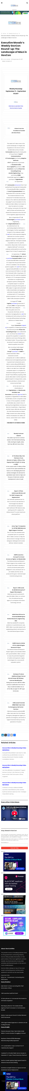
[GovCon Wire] (14, 5)
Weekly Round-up (13, 33)
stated (19, 334)
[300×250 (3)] (14, 883)
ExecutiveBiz (5, 1027)
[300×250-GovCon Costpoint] (14, 861)
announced (18, 185)
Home (4, 33)
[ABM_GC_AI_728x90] (14, 12)
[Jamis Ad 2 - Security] (14, 926)
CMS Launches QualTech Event (9, 993)
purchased (17, 219)
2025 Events (4, 979)
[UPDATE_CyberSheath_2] (14, 904)
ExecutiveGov (6, 982)
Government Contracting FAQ (15, 977)
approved (20, 394)
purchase (9, 258)
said (8, 234)
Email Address (5, 842)
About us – (4, 977)
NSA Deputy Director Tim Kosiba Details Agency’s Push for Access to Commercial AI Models (13, 1008)
